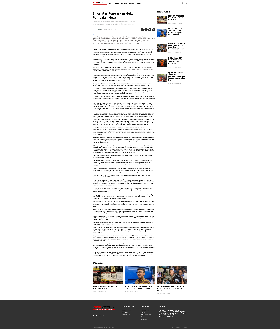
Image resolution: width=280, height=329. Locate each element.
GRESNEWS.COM (126, 310)
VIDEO (117, 3)
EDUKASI (131, 3)
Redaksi (143, 312)
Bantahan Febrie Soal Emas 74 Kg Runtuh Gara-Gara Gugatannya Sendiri (176, 46)
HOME (110, 3)
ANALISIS (124, 3)
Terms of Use (183, 327)
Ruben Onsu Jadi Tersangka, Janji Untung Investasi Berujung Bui (175, 31)
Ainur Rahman (97, 29)
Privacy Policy (175, 327)
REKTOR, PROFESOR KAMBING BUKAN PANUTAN (176, 18)
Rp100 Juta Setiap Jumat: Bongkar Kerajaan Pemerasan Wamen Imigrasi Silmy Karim (177, 76)
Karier (142, 317)
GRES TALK (125, 312)
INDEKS (139, 3)
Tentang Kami (145, 310)
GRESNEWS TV (126, 314)
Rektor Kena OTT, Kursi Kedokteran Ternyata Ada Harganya (175, 61)
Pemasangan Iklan (146, 314)
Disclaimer (144, 319)
